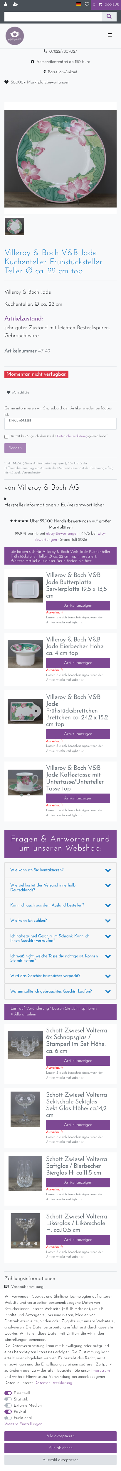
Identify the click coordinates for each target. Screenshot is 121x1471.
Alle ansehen (24, 1014)
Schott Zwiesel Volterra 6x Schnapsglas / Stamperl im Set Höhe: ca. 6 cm (76, 1040)
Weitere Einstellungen (23, 1424)
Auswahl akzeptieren (60, 1460)
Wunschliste (19, 392)
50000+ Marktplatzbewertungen (40, 82)
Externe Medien (28, 1405)
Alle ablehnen (61, 1448)
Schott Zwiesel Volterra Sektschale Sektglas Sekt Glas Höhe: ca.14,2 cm (76, 1105)
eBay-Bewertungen (63, 533)
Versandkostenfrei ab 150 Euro (63, 62)
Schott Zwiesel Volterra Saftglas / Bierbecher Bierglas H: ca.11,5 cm (76, 1166)
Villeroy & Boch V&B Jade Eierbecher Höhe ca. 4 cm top (74, 646)
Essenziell (22, 1393)
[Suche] (109, 16)
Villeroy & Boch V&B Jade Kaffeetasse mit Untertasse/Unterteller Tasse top (75, 778)
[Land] (78, 4)
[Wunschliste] (87, 5)
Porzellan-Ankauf (63, 72)
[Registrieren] (16, 5)
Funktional (23, 1418)
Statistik (21, 1399)
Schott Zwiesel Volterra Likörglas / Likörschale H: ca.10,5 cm (76, 1223)
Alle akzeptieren (60, 1436)
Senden (15, 448)
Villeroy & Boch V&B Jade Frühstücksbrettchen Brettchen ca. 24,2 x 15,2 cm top (77, 710)
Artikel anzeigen (78, 605)
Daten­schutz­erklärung (53, 1383)
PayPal (20, 1412)
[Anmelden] (6, 5)
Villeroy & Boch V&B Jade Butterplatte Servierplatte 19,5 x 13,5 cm (76, 585)
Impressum (100, 1370)
